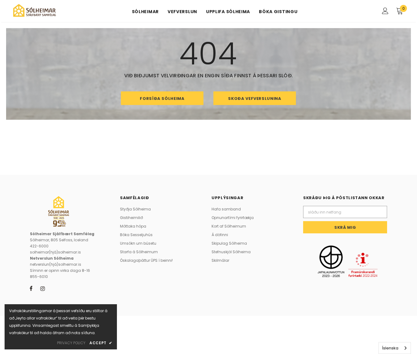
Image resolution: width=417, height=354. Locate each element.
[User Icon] (385, 11)
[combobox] (395, 348)
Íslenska (390, 348)
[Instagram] (42, 288)
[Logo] (34, 10)
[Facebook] (31, 288)
